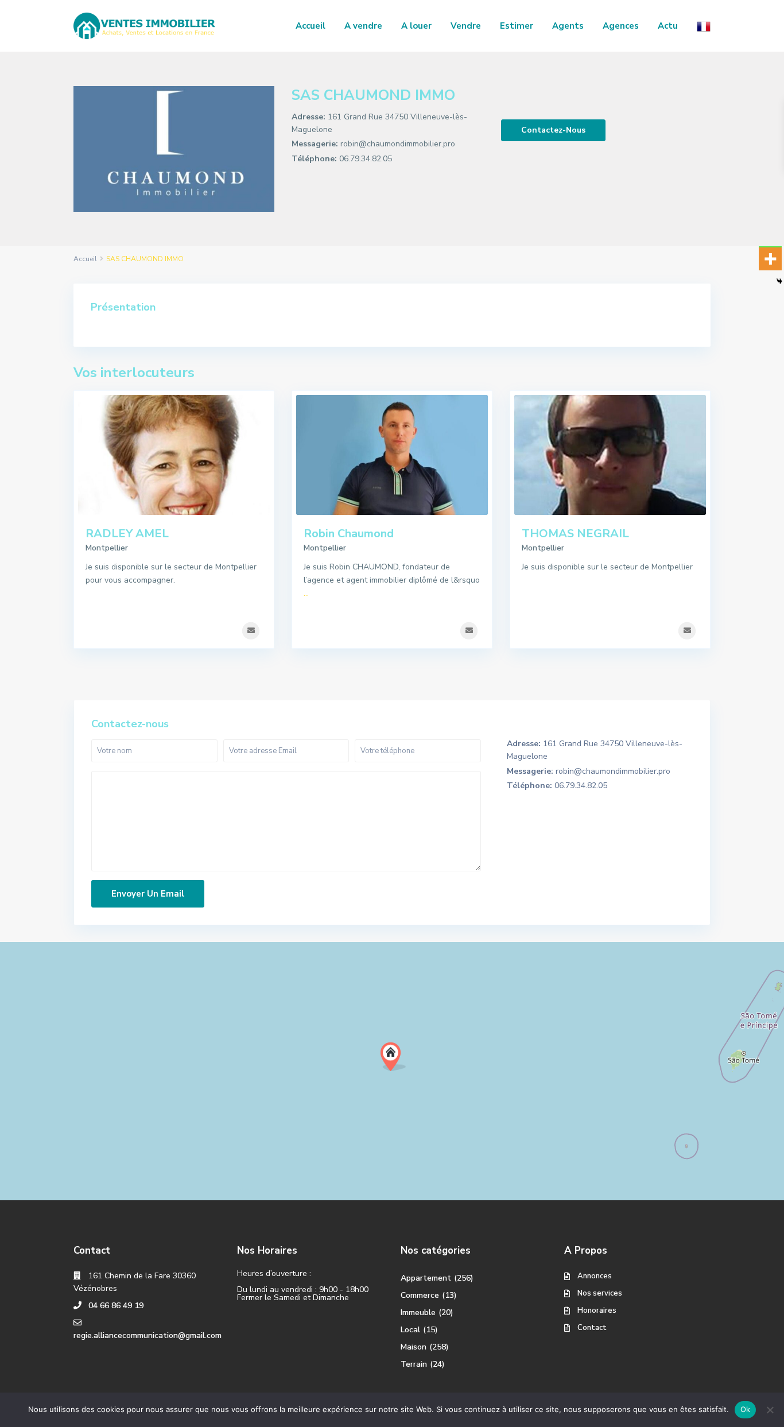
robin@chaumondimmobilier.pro (397, 143)
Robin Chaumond (349, 533)
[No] (769, 1410)
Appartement (426, 1278)
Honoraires (596, 1310)
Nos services (599, 1293)
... (306, 593)
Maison (413, 1346)
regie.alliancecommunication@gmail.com (147, 1335)
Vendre (466, 26)
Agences (621, 26)
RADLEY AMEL (127, 533)
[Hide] (779, 281)
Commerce (420, 1295)
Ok (745, 1409)
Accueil (310, 26)
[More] (770, 258)
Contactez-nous (553, 130)
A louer (416, 26)
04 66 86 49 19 (115, 1305)
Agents (568, 26)
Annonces (594, 1276)
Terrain (414, 1364)
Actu (668, 26)
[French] (703, 26)
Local (410, 1329)
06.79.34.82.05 (365, 158)
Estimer (516, 26)
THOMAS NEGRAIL (575, 533)
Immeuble (418, 1312)
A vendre (363, 26)
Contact (592, 1328)
